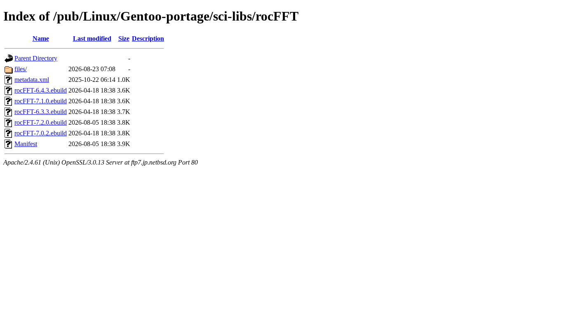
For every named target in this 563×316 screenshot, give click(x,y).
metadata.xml (31, 79)
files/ (20, 68)
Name (41, 38)
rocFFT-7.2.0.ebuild (40, 122)
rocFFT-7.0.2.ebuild (40, 133)
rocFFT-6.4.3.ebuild (40, 90)
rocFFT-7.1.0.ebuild (40, 101)
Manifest (25, 143)
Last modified (92, 38)
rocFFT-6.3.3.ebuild (40, 111)
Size (123, 38)
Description (148, 38)
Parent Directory (35, 58)
